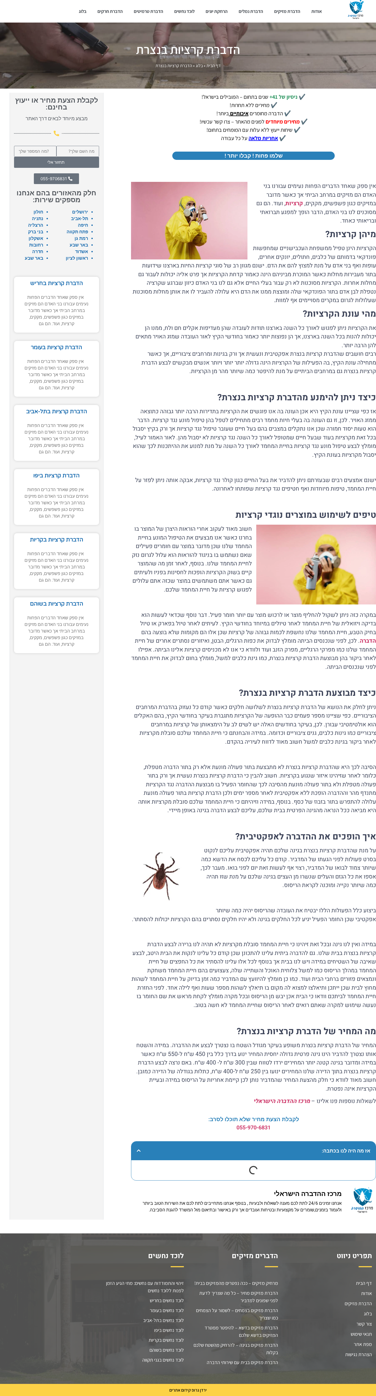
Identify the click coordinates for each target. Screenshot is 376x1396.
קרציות (294, 203)
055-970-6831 (253, 1127)
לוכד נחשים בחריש (167, 1300)
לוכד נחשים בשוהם (166, 1350)
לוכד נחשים (184, 11)
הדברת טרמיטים (148, 11)
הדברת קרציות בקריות (56, 539)
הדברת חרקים (110, 11)
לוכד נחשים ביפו (169, 1330)
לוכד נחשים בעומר (167, 1310)
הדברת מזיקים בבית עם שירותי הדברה (242, 1362)
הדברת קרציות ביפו (56, 475)
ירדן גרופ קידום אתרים (188, 1390)
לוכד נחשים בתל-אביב (163, 1320)
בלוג (82, 11)
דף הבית (213, 66)
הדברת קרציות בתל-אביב (56, 411)
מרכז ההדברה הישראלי (281, 1101)
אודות (316, 11)
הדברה (368, 641)
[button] (139, 1150)
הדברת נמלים (251, 11)
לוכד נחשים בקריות (166, 1340)
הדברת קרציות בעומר (56, 347)
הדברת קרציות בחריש (56, 283)
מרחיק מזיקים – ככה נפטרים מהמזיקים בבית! (236, 1283)
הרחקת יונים (217, 11)
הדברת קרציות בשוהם (56, 604)
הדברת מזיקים (287, 11)
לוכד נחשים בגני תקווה (163, 1360)
